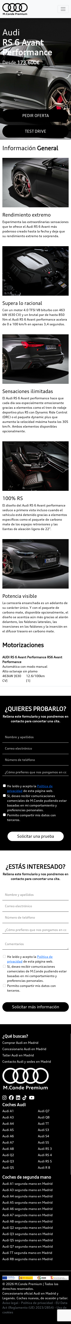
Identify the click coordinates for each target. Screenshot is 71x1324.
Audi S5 (43, 1142)
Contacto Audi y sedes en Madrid (26, 1061)
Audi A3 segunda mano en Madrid (27, 1190)
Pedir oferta (35, 115)
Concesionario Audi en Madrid (24, 1049)
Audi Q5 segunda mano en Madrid (27, 1240)
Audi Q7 (44, 1111)
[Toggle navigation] (63, 9)
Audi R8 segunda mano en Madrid (27, 1259)
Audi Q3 (8, 1161)
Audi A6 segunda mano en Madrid (27, 1209)
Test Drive (35, 131)
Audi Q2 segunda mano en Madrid (27, 1228)
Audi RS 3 (45, 1149)
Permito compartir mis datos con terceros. (31, 817)
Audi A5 (8, 1130)
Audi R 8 (44, 1167)
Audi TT (43, 1124)
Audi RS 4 (45, 1155)
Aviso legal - (11, 1303)
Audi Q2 (8, 1155)
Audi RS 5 (45, 1161)
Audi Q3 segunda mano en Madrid (27, 1234)
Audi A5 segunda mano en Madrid (27, 1202)
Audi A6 (8, 1136)
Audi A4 (8, 1124)
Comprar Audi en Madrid (20, 1043)
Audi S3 (43, 1130)
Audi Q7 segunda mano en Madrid (27, 1246)
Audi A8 (8, 1149)
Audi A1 (8, 1111)
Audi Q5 (8, 1167)
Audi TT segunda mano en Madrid (27, 1253)
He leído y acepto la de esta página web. (30, 788)
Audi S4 (43, 1136)
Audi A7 (8, 1142)
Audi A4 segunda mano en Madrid (27, 1196)
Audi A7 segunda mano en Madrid (27, 1215)
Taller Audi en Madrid (18, 1055)
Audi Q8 (44, 1117)
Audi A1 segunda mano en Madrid (27, 1184)
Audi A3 (8, 1117)
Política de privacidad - (38, 1303)
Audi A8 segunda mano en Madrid (27, 1221)
